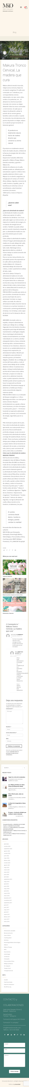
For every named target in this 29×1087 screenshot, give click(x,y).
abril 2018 (6, 891)
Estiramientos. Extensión (8, 613)
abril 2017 (6, 912)
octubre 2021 (7, 862)
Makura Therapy (15, 54)
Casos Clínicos (7, 935)
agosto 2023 (7, 851)
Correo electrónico (11, 732)
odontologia (7, 954)
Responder (20, 634)
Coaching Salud (7, 937)
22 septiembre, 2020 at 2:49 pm (15, 655)
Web (7, 738)
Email (6, 1049)
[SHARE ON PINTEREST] (12, 550)
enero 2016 (6, 921)
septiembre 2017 (8, 902)
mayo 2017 (6, 909)
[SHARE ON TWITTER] (4, 550)
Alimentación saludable (9, 930)
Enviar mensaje (14, 1071)
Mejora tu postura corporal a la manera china (12, 594)
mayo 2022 (6, 858)
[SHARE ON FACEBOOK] (7, 550)
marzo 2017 (7, 914)
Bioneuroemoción (8, 933)
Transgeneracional (8, 970)
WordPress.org (7, 987)
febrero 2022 (7, 860)
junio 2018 (6, 886)
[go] (24, 768)
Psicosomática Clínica (9, 961)
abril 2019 (6, 884)
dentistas (6, 940)
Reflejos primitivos (8, 963)
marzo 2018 (7, 893)
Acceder (6, 980)
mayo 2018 (6, 888)
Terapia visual (7, 968)
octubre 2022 (7, 853)
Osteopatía (6, 959)
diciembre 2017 (7, 898)
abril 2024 (6, 844)
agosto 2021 (7, 865)
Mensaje (6, 1055)
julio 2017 (6, 905)
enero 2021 (6, 872)
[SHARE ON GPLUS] (9, 550)
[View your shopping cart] (26, 7)
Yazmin (5, 826)
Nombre (8, 726)
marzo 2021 (7, 870)
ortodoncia (6, 956)
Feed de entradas (8, 982)
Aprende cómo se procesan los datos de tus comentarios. (12, 753)
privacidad (17, 1084)
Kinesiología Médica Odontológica (12, 942)
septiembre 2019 (8, 879)
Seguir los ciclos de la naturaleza (16, 777)
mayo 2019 (6, 881)
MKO (20, 54)
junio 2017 (6, 907)
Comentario (9, 708)
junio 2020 (6, 874)
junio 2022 (6, 855)
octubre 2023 (7, 846)
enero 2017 (6, 919)
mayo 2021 (6, 867)
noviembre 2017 (8, 900)
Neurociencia (7, 952)
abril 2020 (6, 877)
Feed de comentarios (9, 984)
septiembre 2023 (8, 848)
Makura (9, 54)
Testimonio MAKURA (7, 576)
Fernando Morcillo (13, 52)
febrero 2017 (7, 916)
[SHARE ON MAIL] (15, 550)
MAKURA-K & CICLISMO (19, 824)
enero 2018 (6, 895)
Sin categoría (7, 966)
